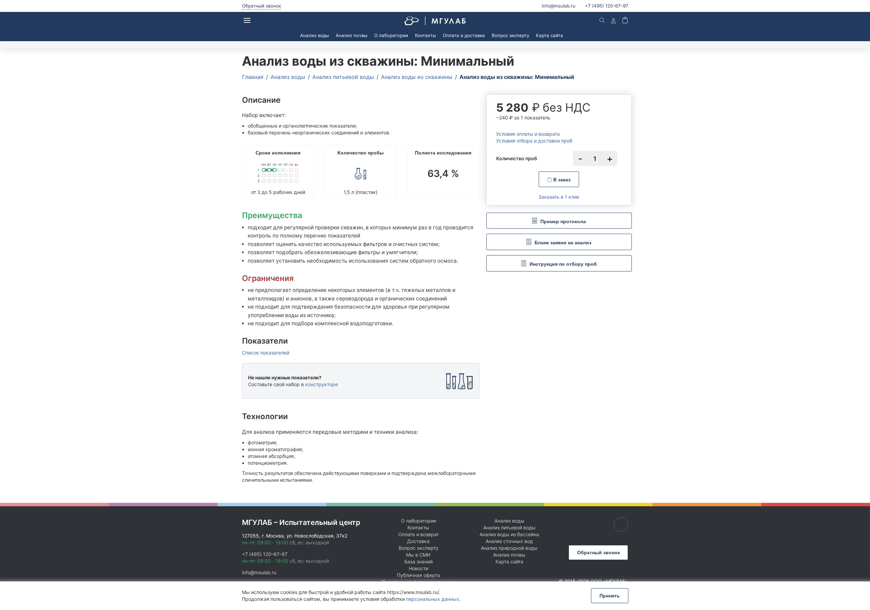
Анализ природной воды (509, 548)
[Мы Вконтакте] (621, 524)
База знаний (418, 561)
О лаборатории (391, 35)
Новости (418, 568)
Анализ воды (314, 35)
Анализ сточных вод (509, 541)
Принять (609, 595)
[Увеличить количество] (609, 158)
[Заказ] (625, 21)
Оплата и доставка (464, 35)
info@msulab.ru (558, 6)
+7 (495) (606, 6)
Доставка (418, 541)
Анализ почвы (351, 35)
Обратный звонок (261, 6)
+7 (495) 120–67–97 (265, 554)
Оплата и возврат (418, 534)
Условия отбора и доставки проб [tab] (534, 140)
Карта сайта (549, 35)
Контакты (425, 35)
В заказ (561, 179)
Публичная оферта (418, 575)
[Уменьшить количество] (580, 158)
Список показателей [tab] (265, 352)
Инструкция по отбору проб (563, 264)
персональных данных (432, 599)
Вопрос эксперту (510, 35)
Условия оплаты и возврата (528, 134)
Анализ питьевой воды (509, 527)
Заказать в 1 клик (558, 197)
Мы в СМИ (418, 555)
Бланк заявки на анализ (563, 242)
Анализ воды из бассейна (509, 534)
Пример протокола (563, 221)
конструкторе (321, 384)
